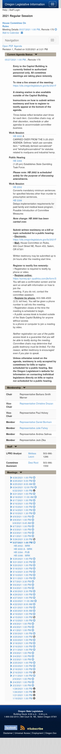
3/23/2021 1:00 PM (22, 639)
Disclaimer (8, 733)
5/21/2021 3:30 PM (22, 562)
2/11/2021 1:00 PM (22, 675)
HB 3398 (17, 200)
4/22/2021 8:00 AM (22, 604)
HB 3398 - (22, 555)
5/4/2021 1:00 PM (22, 588)
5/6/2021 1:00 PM (22, 584)
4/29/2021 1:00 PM (22, 594)
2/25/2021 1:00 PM (22, 662)
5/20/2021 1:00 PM (22, 565)
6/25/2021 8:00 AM (22, 484)
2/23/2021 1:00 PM (22, 665)
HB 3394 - (21, 552)
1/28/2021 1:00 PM (22, 688)
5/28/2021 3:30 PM (22, 539)
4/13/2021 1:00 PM (22, 620)
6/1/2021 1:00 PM (22, 536)
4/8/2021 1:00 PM (22, 623)
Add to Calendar (10, 32)
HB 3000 (18, 136)
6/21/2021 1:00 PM (22, 493)
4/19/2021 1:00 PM (22, 614)
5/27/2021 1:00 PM (23, 542)
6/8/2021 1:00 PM (22, 519)
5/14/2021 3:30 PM (22, 571)
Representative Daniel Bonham (36, 422)
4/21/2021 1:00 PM (22, 607)
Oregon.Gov (50, 733)
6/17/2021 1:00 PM (22, 500)
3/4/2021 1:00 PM (22, 656)
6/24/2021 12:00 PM (23, 487)
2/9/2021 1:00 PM (22, 678)
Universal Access (22, 733)
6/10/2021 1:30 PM (22, 513)
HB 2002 (17, 187)
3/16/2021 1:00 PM (22, 646)
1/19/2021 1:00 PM (22, 698)
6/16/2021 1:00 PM (22, 503)
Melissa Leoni (32, 455)
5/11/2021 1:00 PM (22, 578)
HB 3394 (17, 160)
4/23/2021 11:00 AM (23, 601)
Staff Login (14, 9)
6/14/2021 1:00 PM (22, 510)
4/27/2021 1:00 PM (22, 597)
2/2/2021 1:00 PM (22, 685)
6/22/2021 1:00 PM (22, 490)
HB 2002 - (22, 545)
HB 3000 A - (23, 549)
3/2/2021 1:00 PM (22, 659)
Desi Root (33, 462)
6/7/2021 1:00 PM (22, 526)
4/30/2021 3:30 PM (22, 591)
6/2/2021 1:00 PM (22, 532)
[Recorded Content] (56, 29)
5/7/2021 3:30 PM (22, 581)
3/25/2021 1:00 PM (22, 636)
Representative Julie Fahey (34, 428)
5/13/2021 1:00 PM (22, 575)
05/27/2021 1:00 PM (29, 29)
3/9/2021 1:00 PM (22, 652)
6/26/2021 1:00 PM (22, 477)
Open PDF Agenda (12, 46)
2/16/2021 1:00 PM (22, 672)
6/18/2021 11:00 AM (23, 497)
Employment (37, 733)
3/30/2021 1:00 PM (22, 633)
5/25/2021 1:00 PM (22, 558)
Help (4, 9)
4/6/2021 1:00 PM (22, 626)
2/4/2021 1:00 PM (22, 682)
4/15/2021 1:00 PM (22, 617)
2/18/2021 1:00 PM (22, 669)
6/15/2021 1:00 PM (22, 506)
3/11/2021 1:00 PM (22, 649)
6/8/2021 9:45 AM (22, 523)
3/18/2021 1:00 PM (22, 643)
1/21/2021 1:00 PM (22, 695)
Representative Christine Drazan (36, 403)
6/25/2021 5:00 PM (22, 480)
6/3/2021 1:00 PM (22, 529)
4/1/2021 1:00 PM (22, 630)
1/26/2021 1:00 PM (22, 691)
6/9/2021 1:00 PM (22, 516)
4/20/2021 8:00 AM (22, 610)
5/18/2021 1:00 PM (22, 568)
